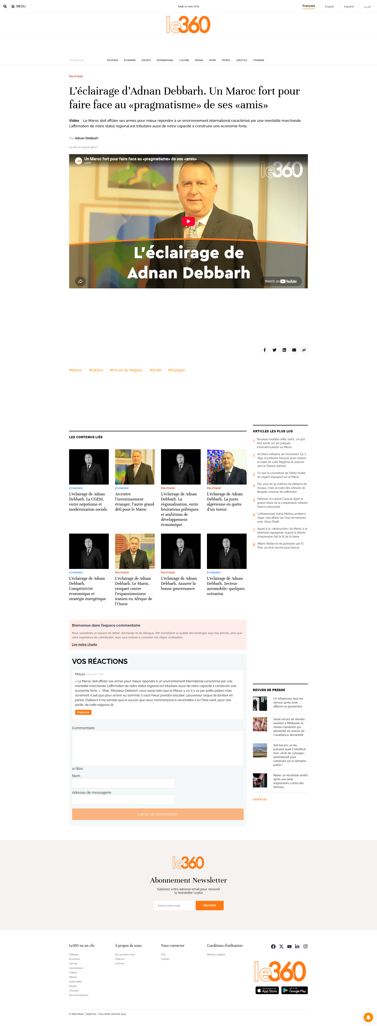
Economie (130, 60)
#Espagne (176, 370)
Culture (184, 60)
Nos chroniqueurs (78, 995)
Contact (165, 959)
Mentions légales (216, 954)
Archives (119, 963)
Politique (112, 60)
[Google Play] (294, 989)
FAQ (163, 954)
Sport (212, 60)
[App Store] (267, 989)
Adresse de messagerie (91, 792)
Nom (76, 776)
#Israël (155, 370)
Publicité (119, 959)
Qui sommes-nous (125, 954)
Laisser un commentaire (158, 814)
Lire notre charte (84, 644)
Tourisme (258, 60)
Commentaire (83, 728)
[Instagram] (305, 946)
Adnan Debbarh (86, 138)
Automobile (75, 981)
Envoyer (210, 905)
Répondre (83, 712)
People (226, 60)
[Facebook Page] (273, 946)
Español (349, 6)
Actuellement (76, 60)
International (165, 60)
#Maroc (75, 370)
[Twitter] (281, 946)
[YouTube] (289, 946)
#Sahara (96, 370)
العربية (367, 6)
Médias (199, 60)
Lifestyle (241, 60)
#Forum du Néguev (126, 370)
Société (146, 60)
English (329, 6)
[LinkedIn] (297, 946)
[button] (368, 1017)
